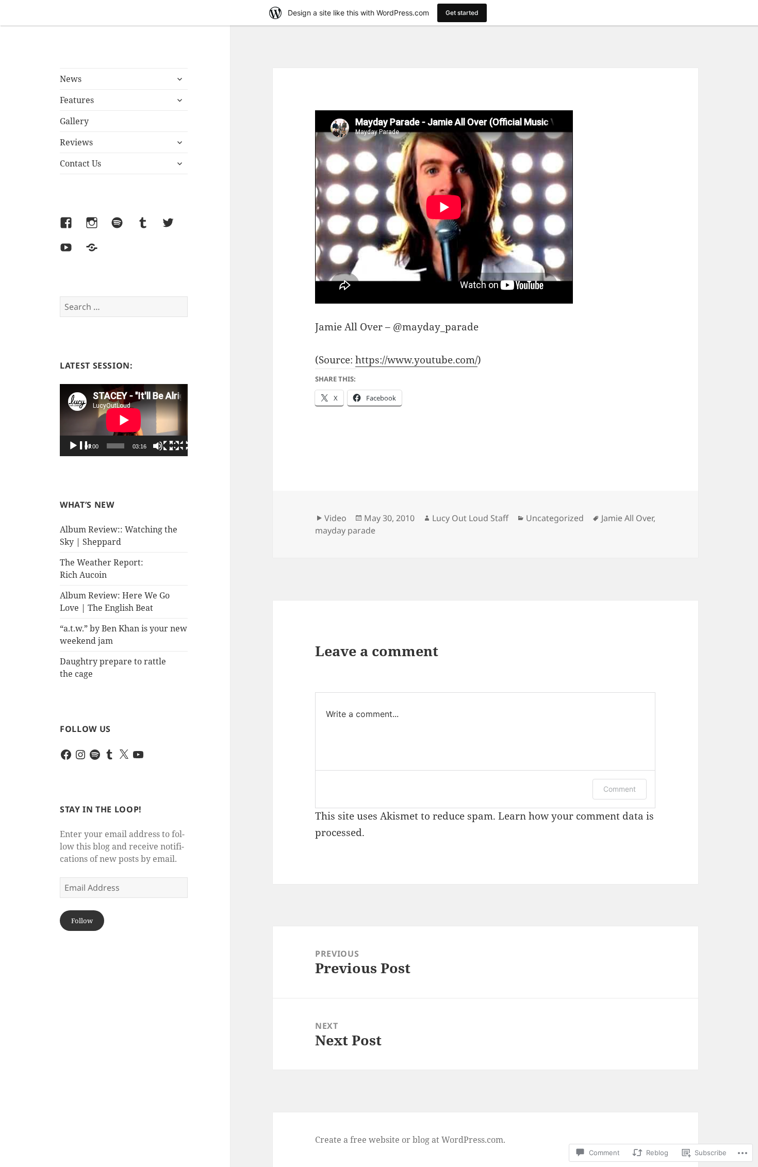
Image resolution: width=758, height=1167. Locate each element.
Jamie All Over (627, 518)
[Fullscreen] (180, 446)
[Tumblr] (149, 228)
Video (335, 518)
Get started (462, 12)
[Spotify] (123, 228)
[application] (124, 420)
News (70, 79)
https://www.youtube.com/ (416, 359)
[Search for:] (124, 306)
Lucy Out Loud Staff (470, 518)
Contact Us (80, 163)
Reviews (76, 142)
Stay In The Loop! (101, 809)
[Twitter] (174, 228)
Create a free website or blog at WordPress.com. (410, 1139)
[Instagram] (98, 228)
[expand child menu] (179, 79)
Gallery (74, 121)
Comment (619, 789)
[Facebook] (72, 228)
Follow (82, 920)
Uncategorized (555, 518)
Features (77, 100)
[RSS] (98, 253)
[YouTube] (72, 253)
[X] (124, 754)
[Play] (79, 446)
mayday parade (345, 530)
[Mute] (164, 446)
